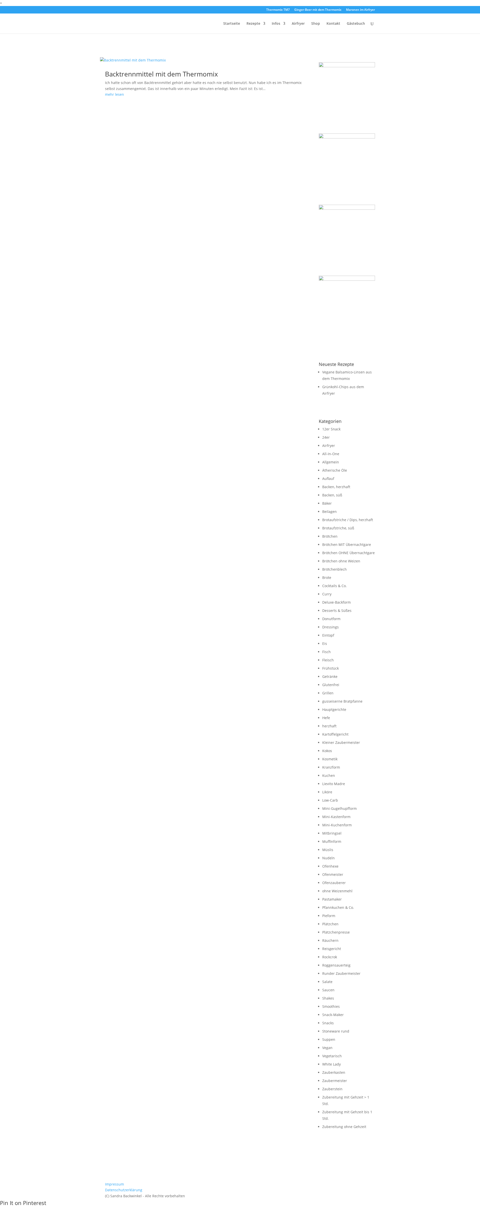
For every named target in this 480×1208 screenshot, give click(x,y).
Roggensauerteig (336, 965)
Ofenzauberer (334, 882)
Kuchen (328, 775)
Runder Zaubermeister (341, 973)
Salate (327, 981)
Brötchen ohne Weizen (341, 561)
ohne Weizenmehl (337, 891)
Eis (324, 643)
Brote (326, 577)
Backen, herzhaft (336, 486)
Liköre (327, 792)
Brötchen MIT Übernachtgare (346, 544)
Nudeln (328, 858)
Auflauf (328, 478)
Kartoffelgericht (335, 734)
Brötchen (330, 536)
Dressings (330, 627)
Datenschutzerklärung (123, 1190)
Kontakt (333, 24)
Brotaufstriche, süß (338, 528)
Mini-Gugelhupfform (339, 808)
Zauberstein (332, 1089)
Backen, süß (332, 495)
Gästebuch (356, 24)
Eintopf (328, 635)
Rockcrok (329, 957)
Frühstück (330, 668)
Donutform (331, 618)
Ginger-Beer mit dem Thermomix (318, 10)
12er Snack (331, 429)
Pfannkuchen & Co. (338, 907)
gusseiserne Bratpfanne (342, 701)
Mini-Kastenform (336, 816)
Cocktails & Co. (334, 585)
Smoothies (331, 1006)
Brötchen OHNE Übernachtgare (348, 552)
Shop (315, 24)
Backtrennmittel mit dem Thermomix (161, 73)
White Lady (331, 1064)
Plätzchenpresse (336, 932)
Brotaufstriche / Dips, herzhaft (347, 519)
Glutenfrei (330, 684)
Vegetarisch (332, 1056)
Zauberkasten (333, 1072)
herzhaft (329, 726)
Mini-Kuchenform (337, 825)
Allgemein (330, 462)
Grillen (328, 693)
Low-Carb (330, 800)
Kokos (327, 750)
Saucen (328, 990)
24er (326, 437)
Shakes (328, 998)
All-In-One (330, 453)
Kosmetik (330, 759)
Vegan (327, 1047)
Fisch (326, 651)
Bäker (327, 503)
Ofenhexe (330, 866)
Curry (327, 594)
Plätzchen (330, 924)
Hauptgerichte (334, 709)
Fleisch (328, 660)
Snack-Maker (333, 1014)
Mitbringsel (332, 833)
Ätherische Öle (334, 470)
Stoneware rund (335, 1031)
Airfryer (298, 24)
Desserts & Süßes (337, 610)
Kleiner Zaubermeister (341, 742)
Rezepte (253, 24)
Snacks (328, 1023)
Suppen (328, 1039)
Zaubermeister (334, 1080)
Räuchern (330, 940)
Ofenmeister (332, 874)
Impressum (114, 1184)
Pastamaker (332, 899)
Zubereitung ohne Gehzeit (344, 1126)
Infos (276, 24)
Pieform (328, 915)
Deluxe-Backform (336, 602)
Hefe (326, 717)
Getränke (330, 676)
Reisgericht (331, 948)
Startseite (231, 24)
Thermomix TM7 (278, 10)
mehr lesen (114, 94)
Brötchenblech (334, 569)
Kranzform (331, 767)
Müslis (327, 849)
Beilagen (329, 511)
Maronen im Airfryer (360, 10)
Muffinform (331, 841)
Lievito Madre (333, 783)
